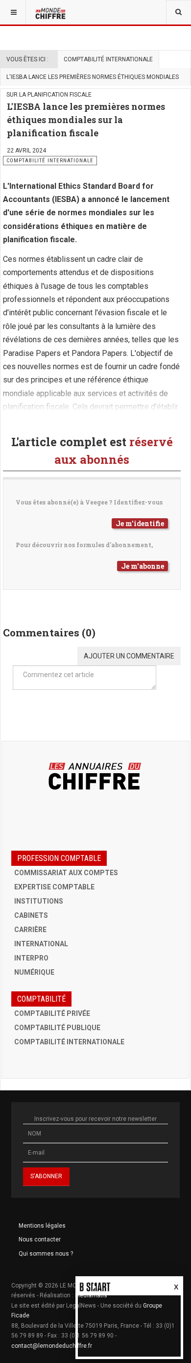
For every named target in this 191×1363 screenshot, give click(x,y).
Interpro (31, 958)
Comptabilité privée (52, 1013)
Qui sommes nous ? (46, 1253)
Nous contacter (40, 1239)
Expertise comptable (54, 887)
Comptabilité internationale (108, 59)
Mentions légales (42, 1225)
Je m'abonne (142, 566)
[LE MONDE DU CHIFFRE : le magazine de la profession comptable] (51, 12)
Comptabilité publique (57, 1028)
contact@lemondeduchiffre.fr (51, 1345)
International (41, 944)
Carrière (30, 930)
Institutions (38, 901)
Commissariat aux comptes (66, 873)
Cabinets (31, 915)
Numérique (34, 972)
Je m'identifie (140, 523)
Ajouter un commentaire (129, 656)
